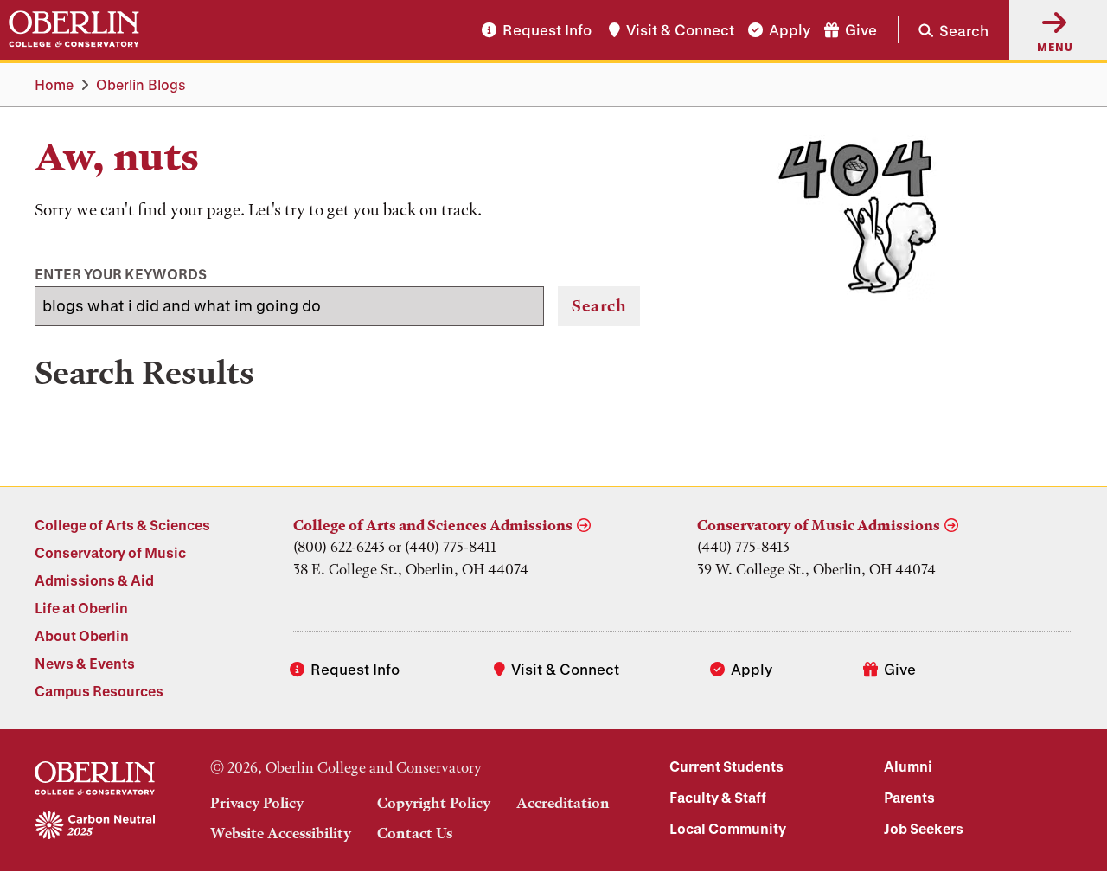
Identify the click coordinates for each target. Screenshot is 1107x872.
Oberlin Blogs (141, 84)
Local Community (727, 828)
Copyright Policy (433, 802)
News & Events (85, 663)
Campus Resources (99, 691)
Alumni (908, 766)
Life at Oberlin (81, 608)
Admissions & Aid (94, 580)
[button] (943, 29)
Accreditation (563, 802)
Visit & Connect (680, 30)
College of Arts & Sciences (122, 524)
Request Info (547, 30)
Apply (789, 30)
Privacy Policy (257, 802)
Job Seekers (923, 828)
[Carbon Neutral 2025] (95, 826)
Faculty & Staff (717, 797)
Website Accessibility (280, 833)
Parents (909, 797)
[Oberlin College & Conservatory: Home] (74, 29)
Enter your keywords (121, 274)
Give (861, 30)
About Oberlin (82, 635)
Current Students (726, 766)
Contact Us (414, 833)
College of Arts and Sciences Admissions (433, 525)
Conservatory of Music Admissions (818, 525)
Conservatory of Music (110, 552)
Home (54, 84)
